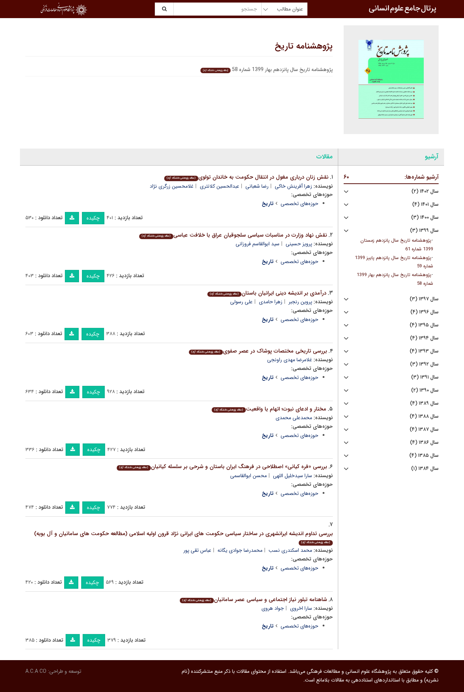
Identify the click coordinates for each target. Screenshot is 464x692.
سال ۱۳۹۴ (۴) (424, 338)
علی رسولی (241, 302)
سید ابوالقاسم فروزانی (257, 244)
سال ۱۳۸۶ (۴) (424, 442)
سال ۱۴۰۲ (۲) (425, 191)
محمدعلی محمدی (294, 418)
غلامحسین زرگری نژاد (172, 186)
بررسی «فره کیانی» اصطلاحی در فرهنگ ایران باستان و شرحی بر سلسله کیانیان (223, 466)
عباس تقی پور (197, 550)
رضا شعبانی (257, 186)
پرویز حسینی (299, 244)
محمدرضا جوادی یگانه (240, 550)
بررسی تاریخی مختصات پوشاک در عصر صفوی (259, 351)
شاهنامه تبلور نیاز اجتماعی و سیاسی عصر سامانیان (254, 599)
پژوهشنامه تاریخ (304, 46)
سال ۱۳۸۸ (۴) (424, 416)
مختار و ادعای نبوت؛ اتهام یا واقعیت (270, 409)
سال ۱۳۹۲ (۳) (424, 364)
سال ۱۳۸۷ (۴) (424, 429)
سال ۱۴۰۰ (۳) (425, 217)
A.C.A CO (35, 671)
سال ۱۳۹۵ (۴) (424, 325)
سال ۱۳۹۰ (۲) (425, 390)
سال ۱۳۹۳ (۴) (424, 351)
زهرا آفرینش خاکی (293, 186)
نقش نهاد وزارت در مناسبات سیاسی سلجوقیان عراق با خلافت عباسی (234, 235)
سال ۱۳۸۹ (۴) (424, 403)
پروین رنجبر (300, 302)
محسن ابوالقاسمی (248, 476)
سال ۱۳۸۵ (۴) (424, 455)
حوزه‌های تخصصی (299, 204)
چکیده (93, 218)
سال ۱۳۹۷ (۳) (424, 299)
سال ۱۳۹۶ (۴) (424, 312)
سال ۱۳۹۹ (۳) (424, 230)
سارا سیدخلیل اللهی (292, 476)
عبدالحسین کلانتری (219, 186)
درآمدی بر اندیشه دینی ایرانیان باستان (268, 293)
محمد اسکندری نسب (290, 550)
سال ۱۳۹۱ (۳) (425, 377)
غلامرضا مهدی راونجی (289, 360)
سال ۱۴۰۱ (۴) (425, 204)
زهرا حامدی (270, 302)
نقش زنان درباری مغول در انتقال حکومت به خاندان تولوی (247, 177)
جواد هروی (272, 608)
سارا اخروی (301, 608)
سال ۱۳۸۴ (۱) (425, 468)
